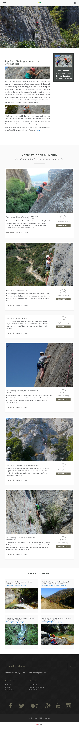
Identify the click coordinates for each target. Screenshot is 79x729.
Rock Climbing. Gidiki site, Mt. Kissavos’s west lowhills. (22, 392)
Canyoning (23, 585)
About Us (8, 684)
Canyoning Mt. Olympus (13, 585)
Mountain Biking (61, 585)
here (38, 130)
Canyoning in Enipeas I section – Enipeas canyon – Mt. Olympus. (20, 619)
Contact (7, 687)
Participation (33, 684)
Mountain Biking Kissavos (49, 585)
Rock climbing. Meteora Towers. (17, 217)
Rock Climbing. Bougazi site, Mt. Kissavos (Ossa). (23, 465)
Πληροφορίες (63, 225)
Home (33, 40)
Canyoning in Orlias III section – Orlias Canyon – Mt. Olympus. (19, 583)
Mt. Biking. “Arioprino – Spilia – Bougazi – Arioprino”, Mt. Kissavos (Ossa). (56, 583)
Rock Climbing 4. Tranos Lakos (16, 318)
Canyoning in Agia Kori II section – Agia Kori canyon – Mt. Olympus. (57, 619)
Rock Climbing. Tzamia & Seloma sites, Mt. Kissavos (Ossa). (20, 539)
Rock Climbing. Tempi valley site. (17, 290)
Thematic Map (9, 690)
